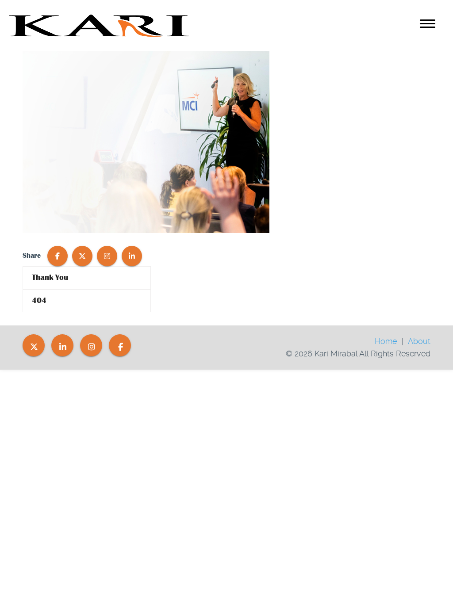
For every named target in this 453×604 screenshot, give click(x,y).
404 (39, 300)
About (419, 341)
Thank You (50, 277)
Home (386, 341)
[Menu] (427, 25)
